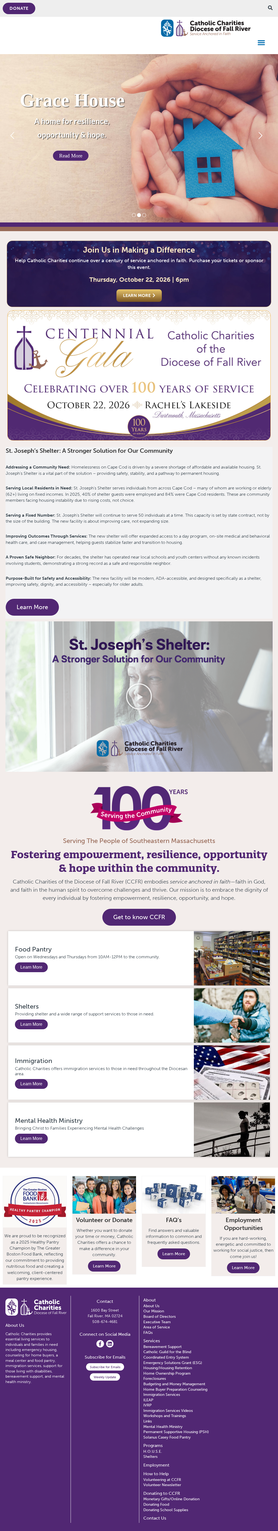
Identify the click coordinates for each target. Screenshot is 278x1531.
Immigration (33, 1061)
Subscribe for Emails (105, 1367)
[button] (261, 43)
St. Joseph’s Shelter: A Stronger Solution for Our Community (89, 450)
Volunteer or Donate (104, 1220)
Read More (70, 156)
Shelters (27, 1006)
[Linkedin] (109, 1343)
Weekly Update (105, 1377)
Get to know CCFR (139, 917)
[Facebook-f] (100, 1343)
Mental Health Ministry (49, 1120)
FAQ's (174, 1220)
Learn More (32, 607)
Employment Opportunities (243, 1224)
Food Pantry (33, 949)
